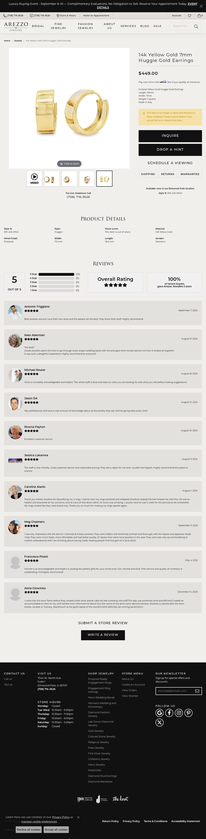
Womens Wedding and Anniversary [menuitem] (102, 705)
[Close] (201, 6)
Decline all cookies (28, 829)
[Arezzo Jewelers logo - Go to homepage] (16, 26)
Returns (167, 174)
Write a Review (103, 635)
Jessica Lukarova (36, 455)
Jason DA (30, 398)
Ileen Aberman (34, 335)
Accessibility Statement (185, 821)
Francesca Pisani (36, 557)
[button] (176, 15)
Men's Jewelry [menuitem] (96, 765)
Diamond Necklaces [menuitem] (100, 782)
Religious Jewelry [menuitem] (98, 742)
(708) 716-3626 (78, 197)
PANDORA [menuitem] (94, 770)
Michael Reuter (34, 370)
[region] (69, 108)
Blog (144, 26)
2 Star (33, 286)
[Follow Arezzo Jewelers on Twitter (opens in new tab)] (160, 723)
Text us (8, 685)
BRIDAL (38, 26)
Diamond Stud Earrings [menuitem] (102, 776)
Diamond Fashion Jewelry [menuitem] (99, 714)
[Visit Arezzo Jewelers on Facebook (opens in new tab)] (169, 713)
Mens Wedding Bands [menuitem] (101, 698)
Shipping (148, 174)
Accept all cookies (56, 829)
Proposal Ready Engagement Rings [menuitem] (99, 681)
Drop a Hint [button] (170, 149)
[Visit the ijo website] (84, 799)
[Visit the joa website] (102, 799)
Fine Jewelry (58, 26)
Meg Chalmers (34, 522)
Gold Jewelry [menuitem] (96, 731)
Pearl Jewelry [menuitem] (96, 748)
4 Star (33, 278)
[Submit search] (197, 26)
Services (128, 26)
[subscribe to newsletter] (197, 691)
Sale (157, 26)
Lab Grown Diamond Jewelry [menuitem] (100, 724)
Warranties (190, 174)
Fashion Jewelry (85, 26)
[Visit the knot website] (120, 799)
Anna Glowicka (35, 588)
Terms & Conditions (155, 821)
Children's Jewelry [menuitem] (99, 759)
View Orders (129, 690)
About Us (109, 26)
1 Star (33, 290)
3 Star (33, 282)
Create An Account (133, 685)
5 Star (33, 274)
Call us (8, 679)
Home (7, 41)
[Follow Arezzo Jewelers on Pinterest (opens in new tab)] (188, 713)
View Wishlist (130, 696)
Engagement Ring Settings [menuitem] (99, 690)
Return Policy (110, 821)
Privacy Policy (131, 821)
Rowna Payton (34, 427)
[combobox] (180, 26)
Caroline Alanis (34, 487)
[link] (13, 15)
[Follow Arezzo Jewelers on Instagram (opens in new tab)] (179, 713)
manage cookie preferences (39, 821)
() (78, 274)
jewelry (18, 41)
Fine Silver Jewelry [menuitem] (99, 754)
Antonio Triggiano (37, 307)
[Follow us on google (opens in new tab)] (160, 713)
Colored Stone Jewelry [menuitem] (101, 737)
